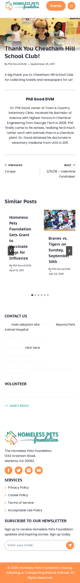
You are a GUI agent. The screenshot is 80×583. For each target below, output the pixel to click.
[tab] (32, 295)
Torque (13, 169)
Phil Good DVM (17, 64)
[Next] (69, 250)
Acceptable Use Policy (25, 510)
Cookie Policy (18, 495)
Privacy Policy (18, 487)
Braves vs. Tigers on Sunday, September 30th (59, 250)
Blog (8, 41)
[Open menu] (71, 6)
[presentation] (59, 220)
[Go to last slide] (11, 250)
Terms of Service (21, 502)
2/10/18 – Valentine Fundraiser (61, 171)
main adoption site (25, 324)
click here (32, 347)
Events (56, 5)
